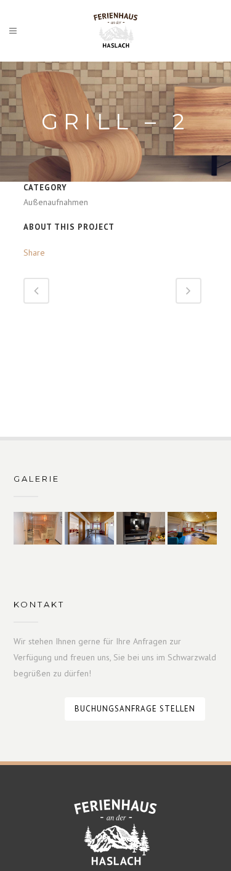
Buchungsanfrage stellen (135, 708)
